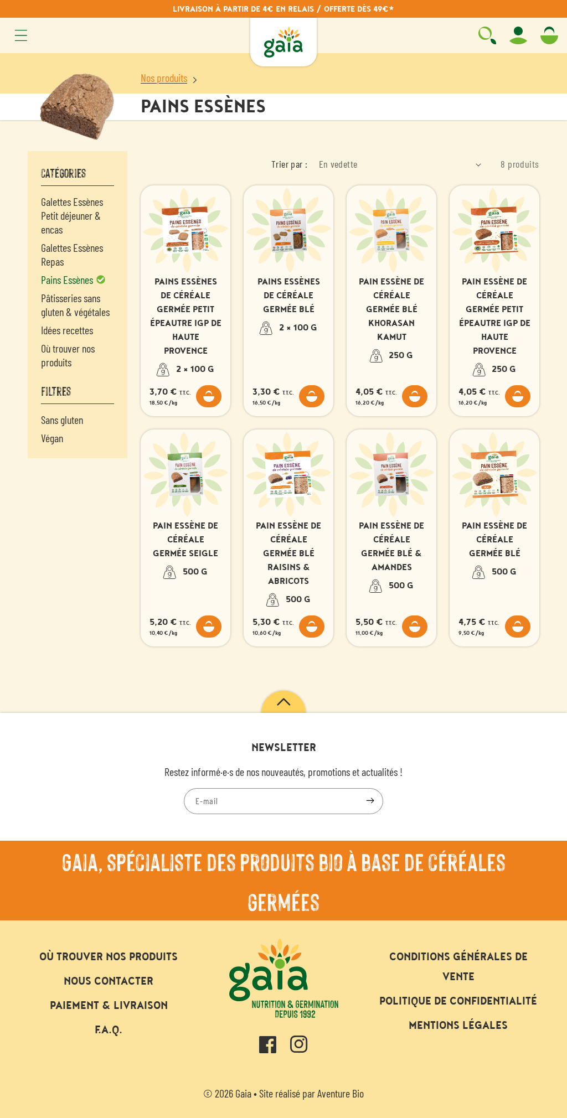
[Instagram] (299, 1048)
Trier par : (289, 164)
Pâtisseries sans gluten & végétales (75, 304)
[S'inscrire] (370, 801)
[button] (21, 35)
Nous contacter (108, 981)
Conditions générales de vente (458, 967)
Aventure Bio (340, 1093)
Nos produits (164, 77)
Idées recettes (67, 330)
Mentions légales (458, 1025)
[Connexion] (518, 35)
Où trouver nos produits (68, 355)
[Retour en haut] (283, 707)
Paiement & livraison (109, 1005)
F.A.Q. (108, 1030)
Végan (52, 437)
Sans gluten (62, 419)
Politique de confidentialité (458, 1001)
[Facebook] (268, 1048)
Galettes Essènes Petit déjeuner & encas (72, 215)
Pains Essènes (68, 279)
